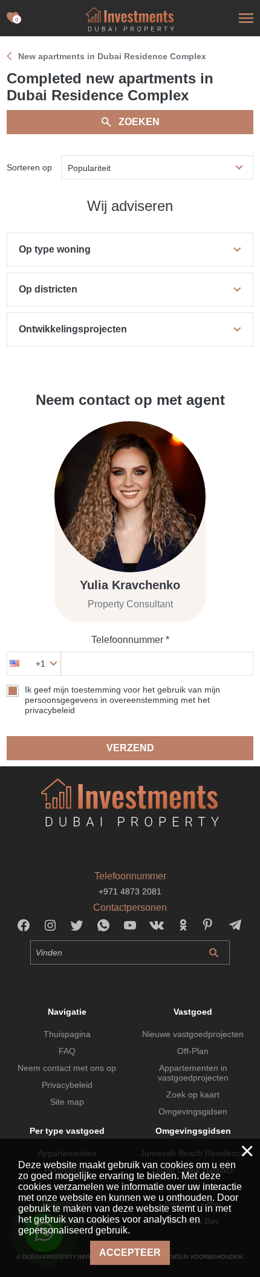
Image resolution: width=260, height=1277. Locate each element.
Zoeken (139, 122)
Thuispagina (67, 1034)
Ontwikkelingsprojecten (73, 329)
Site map (67, 1102)
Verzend (130, 748)
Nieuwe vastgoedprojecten (193, 1034)
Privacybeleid (67, 1085)
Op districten (48, 289)
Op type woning (55, 249)
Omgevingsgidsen (192, 1111)
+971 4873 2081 (130, 891)
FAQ (67, 1051)
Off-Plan (193, 1051)
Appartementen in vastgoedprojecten (193, 1072)
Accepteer (130, 1252)
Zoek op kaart (192, 1094)
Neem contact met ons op (67, 1068)
